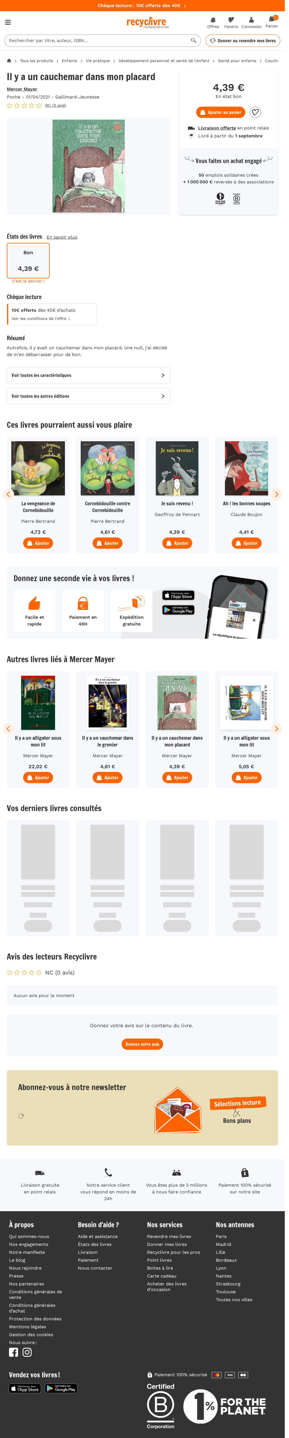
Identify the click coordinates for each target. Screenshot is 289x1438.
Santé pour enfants (237, 60)
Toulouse (226, 1291)
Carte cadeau (161, 1276)
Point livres (159, 1260)
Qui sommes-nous (29, 1236)
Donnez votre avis (142, 1044)
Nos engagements (28, 1244)
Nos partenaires (26, 1283)
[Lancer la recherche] (194, 40)
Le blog (17, 1260)
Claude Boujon (246, 514)
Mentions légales (27, 1326)
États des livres (94, 1244)
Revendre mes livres (169, 1236)
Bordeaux (226, 1260)
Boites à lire (160, 1268)
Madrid (223, 1244)
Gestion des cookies (31, 1334)
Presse (16, 1276)
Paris (221, 1236)
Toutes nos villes (234, 1299)
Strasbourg (228, 1283)
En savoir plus (62, 237)
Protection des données (35, 1318)
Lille (220, 1252)
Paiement (88, 1260)
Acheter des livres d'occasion (167, 1286)
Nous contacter (95, 1268)
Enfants (69, 60)
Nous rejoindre (25, 1268)
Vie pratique (98, 60)
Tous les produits (36, 60)
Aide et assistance (98, 1236)
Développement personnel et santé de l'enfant (164, 60)
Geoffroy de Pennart (177, 514)
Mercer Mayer (22, 89)
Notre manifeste (27, 1252)
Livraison (88, 1252)
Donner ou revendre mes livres (247, 41)
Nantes (223, 1276)
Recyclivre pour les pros (173, 1252)
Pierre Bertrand (38, 521)
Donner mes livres (167, 1244)
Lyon (221, 1268)
